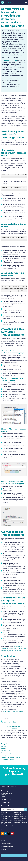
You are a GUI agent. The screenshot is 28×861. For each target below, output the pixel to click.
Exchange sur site (6, 722)
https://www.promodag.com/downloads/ (14, 711)
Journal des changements (8, 753)
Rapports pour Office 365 (6, 813)
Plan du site (3, 849)
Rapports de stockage (7, 816)
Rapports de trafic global (20, 822)
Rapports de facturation (7, 826)
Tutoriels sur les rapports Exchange (12, 721)
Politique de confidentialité (7, 846)
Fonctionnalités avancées (8, 759)
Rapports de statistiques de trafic (6, 819)
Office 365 (16, 722)
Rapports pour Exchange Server (18, 813)
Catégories (4, 744)
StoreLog (3, 755)
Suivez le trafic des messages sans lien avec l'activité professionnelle (13, 650)
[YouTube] (12, 833)
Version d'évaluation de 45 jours (15, 779)
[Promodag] (6, 2)
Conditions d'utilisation (6, 843)
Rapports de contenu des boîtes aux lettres (7, 823)
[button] (25, 809)
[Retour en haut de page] (14, 855)
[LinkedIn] (5, 833)
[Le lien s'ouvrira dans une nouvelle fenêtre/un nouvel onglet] (8, 833)
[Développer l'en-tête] (26, 2)
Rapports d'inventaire (20, 816)
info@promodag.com (6, 802)
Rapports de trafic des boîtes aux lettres (20, 819)
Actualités (3, 746)
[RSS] (2, 833)
